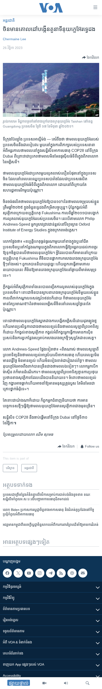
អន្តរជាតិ (9, 20)
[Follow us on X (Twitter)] (18, 573)
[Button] (90, 57)
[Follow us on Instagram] (39, 573)
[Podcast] (71, 573)
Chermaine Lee (14, 39)
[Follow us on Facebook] (7, 573)
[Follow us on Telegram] (50, 573)
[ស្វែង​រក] (87, 683)
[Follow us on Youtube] (28, 573)
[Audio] (66, 683)
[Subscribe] (82, 573)
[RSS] (61, 573)
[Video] (44, 683)
